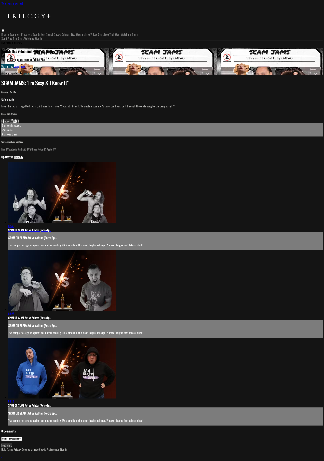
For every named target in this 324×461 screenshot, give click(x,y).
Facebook (6, 121)
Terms (10, 449)
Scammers (15, 34)
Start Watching (123, 34)
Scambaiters (39, 34)
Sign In (38, 38)
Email (16, 121)
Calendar (66, 34)
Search (50, 34)
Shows (57, 34)
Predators (26, 34)
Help (4, 449)
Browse (5, 34)
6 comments (7, 99)
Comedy (4, 92)
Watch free (7, 66)
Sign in (135, 34)
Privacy (18, 449)
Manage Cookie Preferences (45, 449)
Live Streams (78, 34)
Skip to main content (12, 3)
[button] (3, 30)
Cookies (26, 449)
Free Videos (91, 34)
